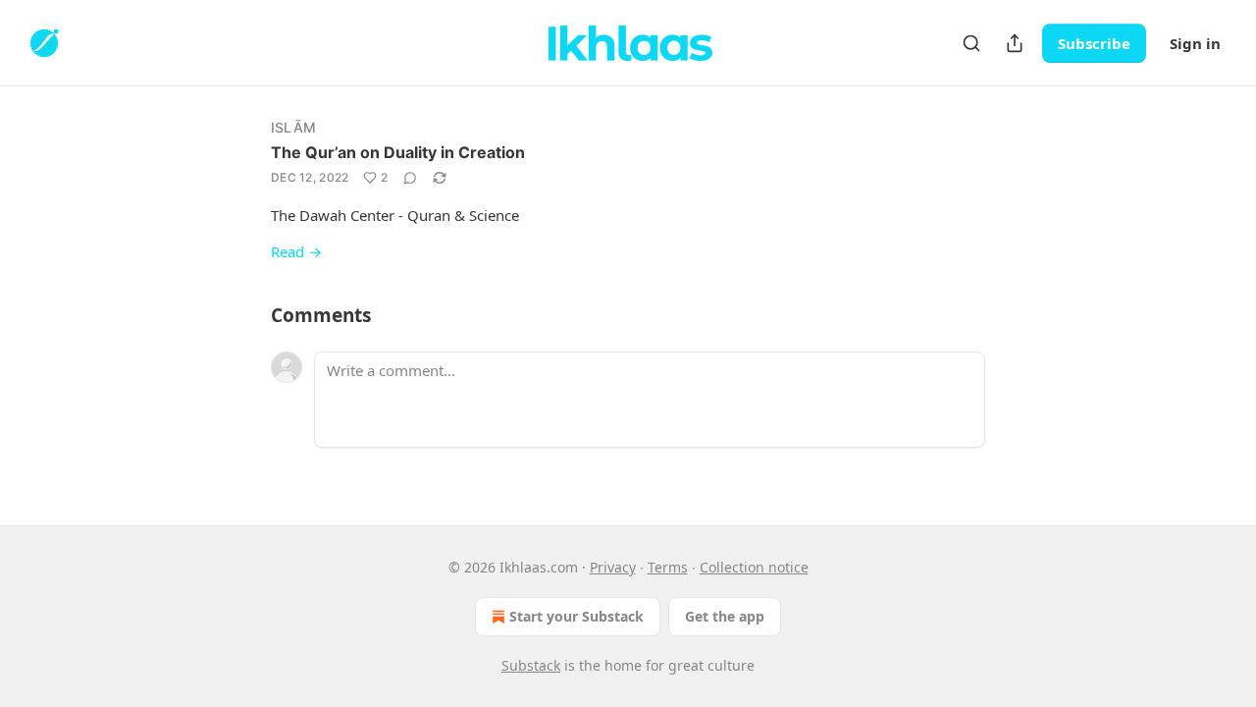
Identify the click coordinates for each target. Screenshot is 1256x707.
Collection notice (754, 567)
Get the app (724, 616)
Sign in (1195, 43)
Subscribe (1094, 43)
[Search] (971, 43)
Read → (296, 251)
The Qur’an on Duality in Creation (398, 152)
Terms (668, 567)
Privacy (613, 567)
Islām (293, 127)
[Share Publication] (1014, 43)
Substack (530, 665)
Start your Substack (576, 616)
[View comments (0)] (410, 178)
